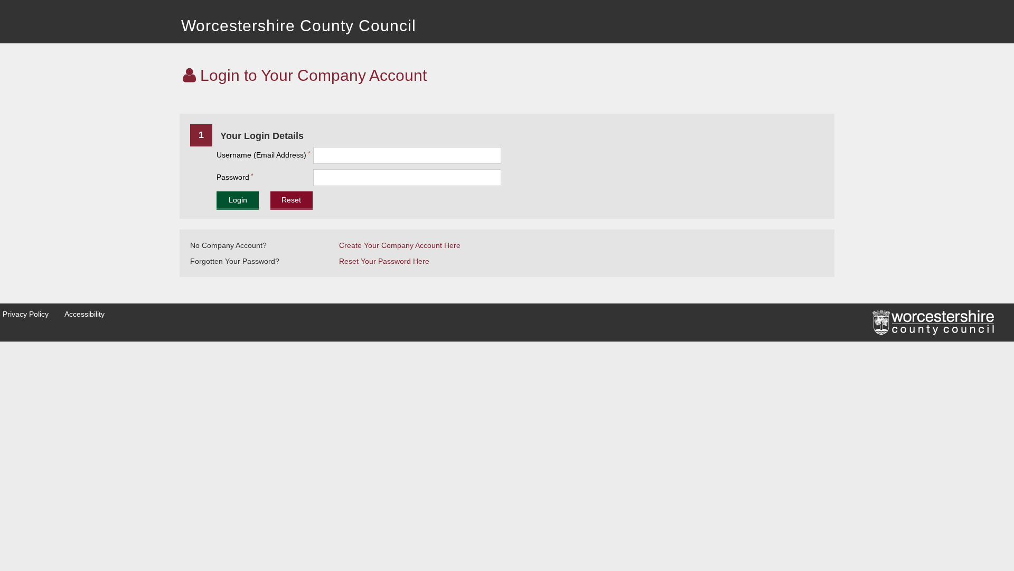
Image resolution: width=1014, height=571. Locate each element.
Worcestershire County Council (298, 25)
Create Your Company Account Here (400, 245)
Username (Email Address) (261, 155)
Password (233, 177)
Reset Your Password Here (384, 261)
